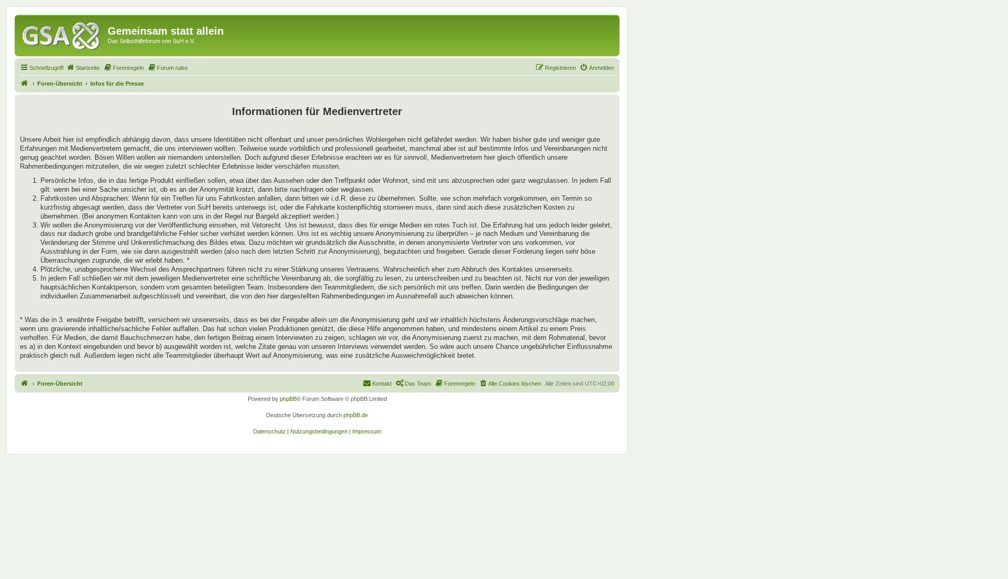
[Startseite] (62, 34)
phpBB (288, 399)
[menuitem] (83, 67)
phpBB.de (355, 415)
